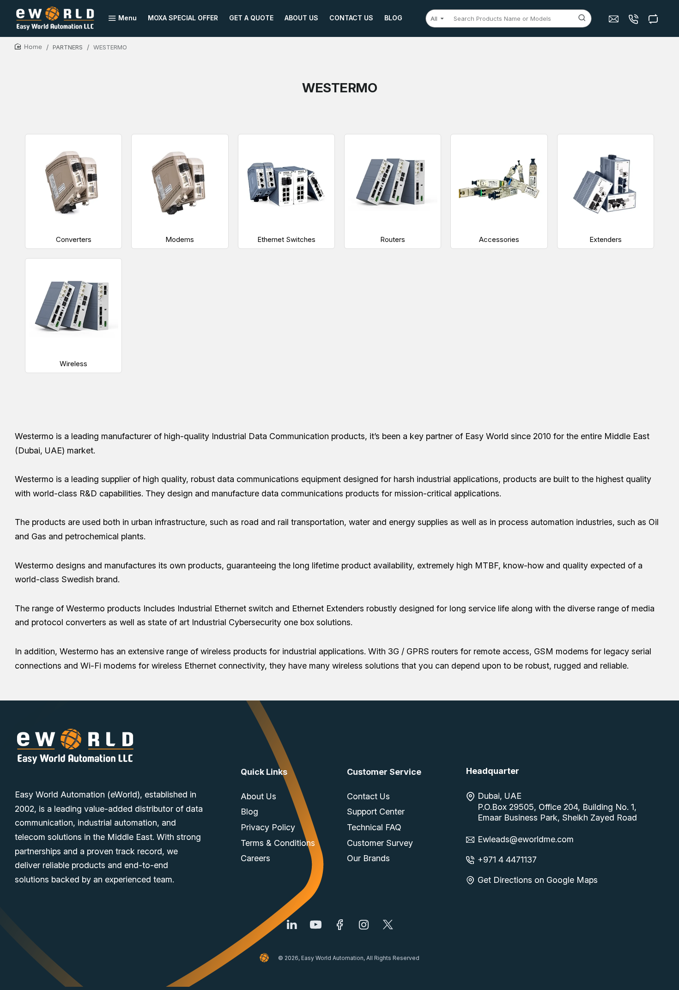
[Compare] (654, 18)
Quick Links (264, 772)
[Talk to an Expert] (634, 18)
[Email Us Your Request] (614, 18)
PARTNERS (68, 47)
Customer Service (384, 772)
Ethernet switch (243, 608)
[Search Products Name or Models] (582, 18)
